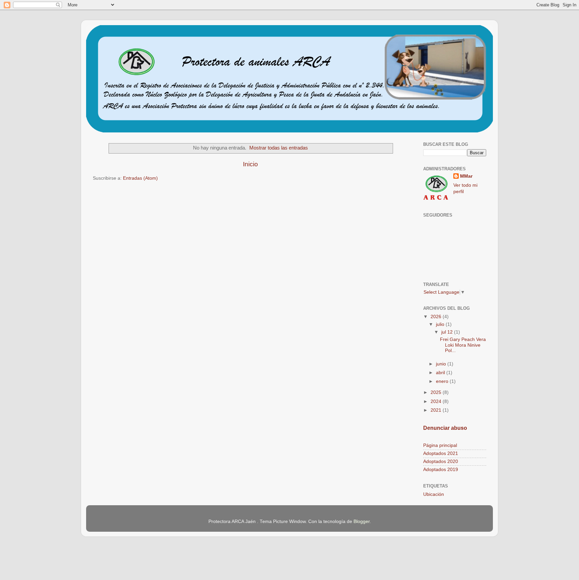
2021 (437, 410)
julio (441, 324)
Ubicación (433, 494)
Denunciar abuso (445, 428)
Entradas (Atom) (140, 178)
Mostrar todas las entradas (278, 148)
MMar (466, 176)
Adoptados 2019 (440, 469)
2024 (437, 401)
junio (441, 363)
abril (441, 372)
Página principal (440, 445)
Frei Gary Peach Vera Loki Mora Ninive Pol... (463, 345)
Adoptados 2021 (440, 453)
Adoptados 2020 (440, 461)
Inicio (250, 164)
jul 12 (447, 332)
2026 (437, 316)
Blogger (361, 521)
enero (443, 381)
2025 (437, 392)
